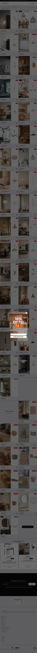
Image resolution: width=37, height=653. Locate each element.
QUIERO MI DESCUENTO (18, 336)
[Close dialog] (26, 313)
